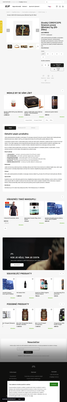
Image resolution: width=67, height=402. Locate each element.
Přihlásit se (28, 352)
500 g (51, 120)
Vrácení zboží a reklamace (33, 378)
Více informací (45, 47)
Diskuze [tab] (33, 127)
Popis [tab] (10, 127)
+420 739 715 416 (54, 374)
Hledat (62, 2)
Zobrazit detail (34, 107)
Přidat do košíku (58, 65)
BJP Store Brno (13, 378)
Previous (60, 273)
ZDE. (32, 395)
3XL (5, 228)
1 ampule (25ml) (28, 120)
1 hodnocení (49, 34)
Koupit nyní (58, 69)
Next (63, 273)
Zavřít (59, 80)
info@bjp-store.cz (54, 377)
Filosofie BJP (17, 265)
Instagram (7, 396)
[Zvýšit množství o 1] (48, 65)
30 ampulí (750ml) (38, 120)
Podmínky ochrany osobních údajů (33, 376)
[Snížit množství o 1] (42, 65)
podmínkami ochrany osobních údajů (40, 355)
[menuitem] (17, 6)
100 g (47, 120)
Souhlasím (53, 384)
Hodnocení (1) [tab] (22, 127)
